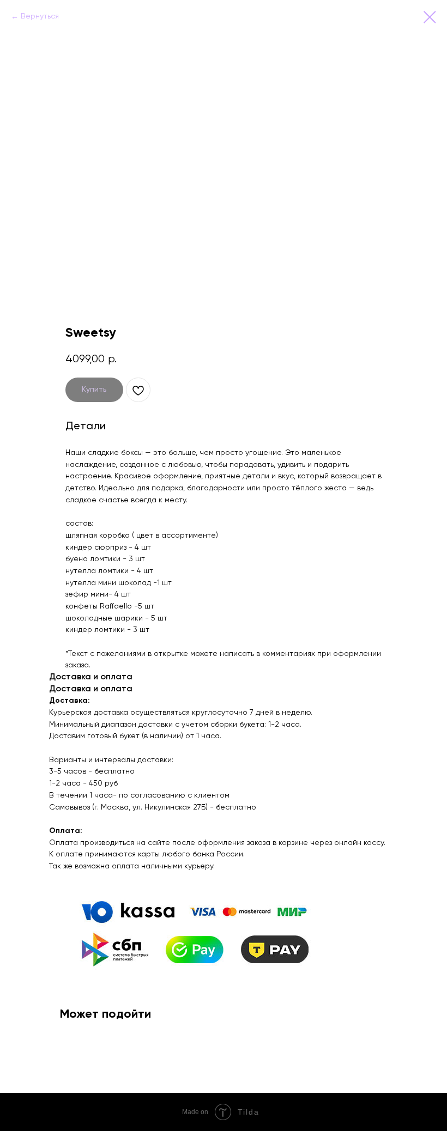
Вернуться (40, 16)
